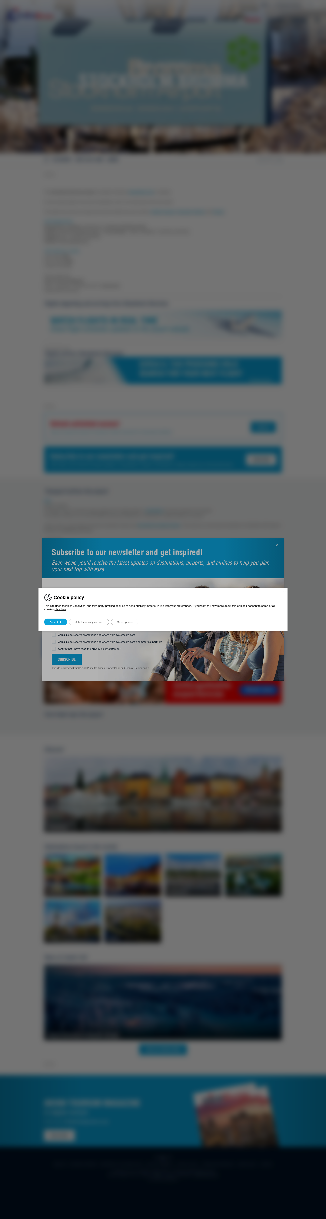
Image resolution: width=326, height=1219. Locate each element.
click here (60, 609)
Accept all (55, 621)
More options (124, 621)
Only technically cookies (89, 621)
